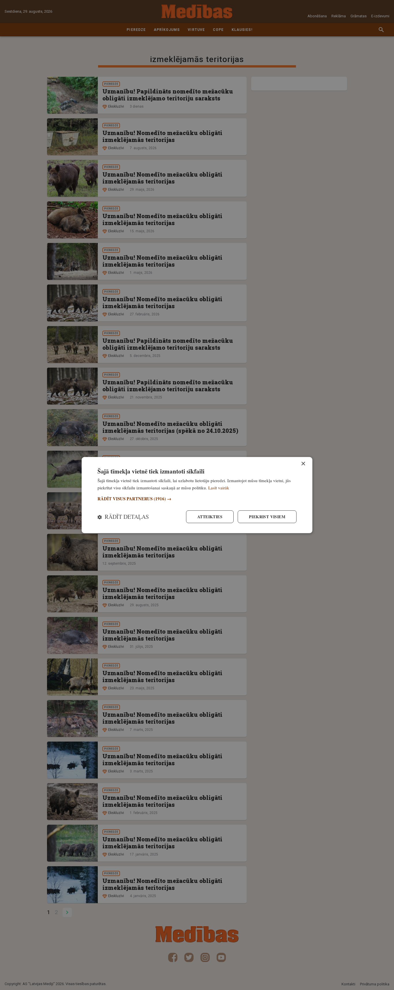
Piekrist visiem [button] (267, 517)
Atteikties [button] (209, 517)
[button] (197, 498)
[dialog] (197, 495)
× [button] (303, 463)
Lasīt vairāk (218, 487)
